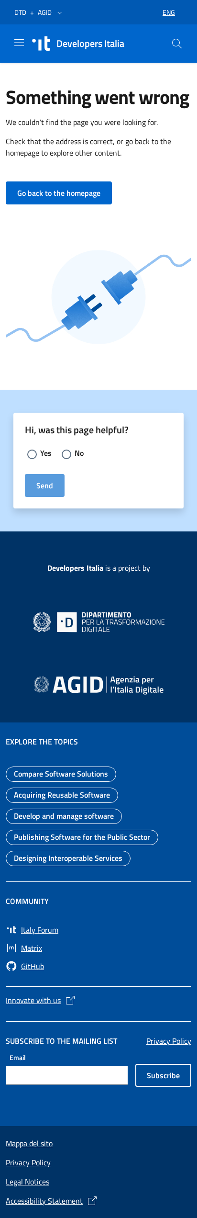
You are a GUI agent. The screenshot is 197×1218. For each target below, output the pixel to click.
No (79, 453)
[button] (60, 12)
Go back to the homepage (64, 193)
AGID (45, 12)
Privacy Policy (168, 1041)
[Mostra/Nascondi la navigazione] (19, 42)
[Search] (177, 43)
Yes (46, 453)
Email (18, 1057)
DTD (20, 12)
